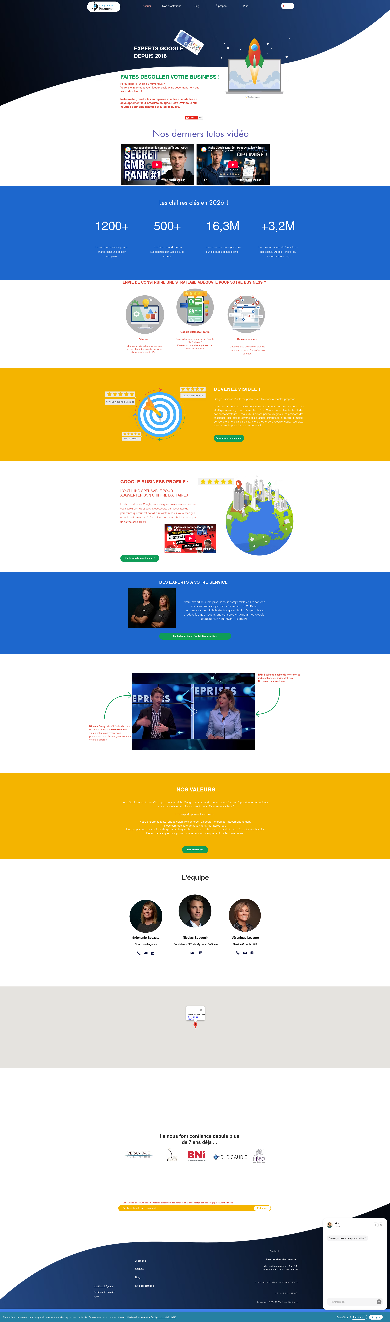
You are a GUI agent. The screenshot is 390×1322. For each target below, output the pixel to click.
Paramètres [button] (342, 1317)
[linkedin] (153, 953)
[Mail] (146, 953)
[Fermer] (386, 1317)
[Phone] (139, 953)
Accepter (376, 1317)
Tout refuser (359, 1317)
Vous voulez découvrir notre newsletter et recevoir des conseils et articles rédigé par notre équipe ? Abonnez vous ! (178, 1203)
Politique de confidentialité (163, 1317)
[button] (251, 746)
